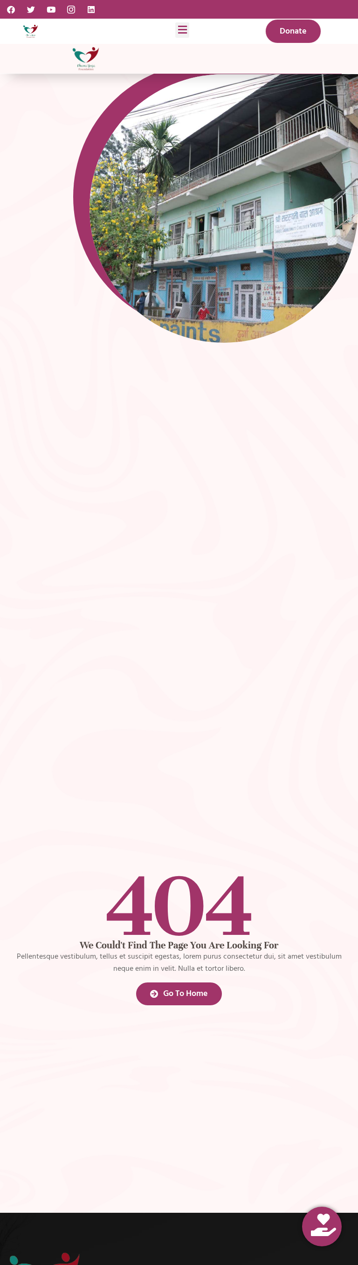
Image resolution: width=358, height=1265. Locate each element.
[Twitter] (31, 9)
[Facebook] (11, 9)
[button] (182, 30)
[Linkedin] (91, 9)
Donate (293, 31)
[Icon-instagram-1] (71, 9)
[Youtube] (51, 9)
